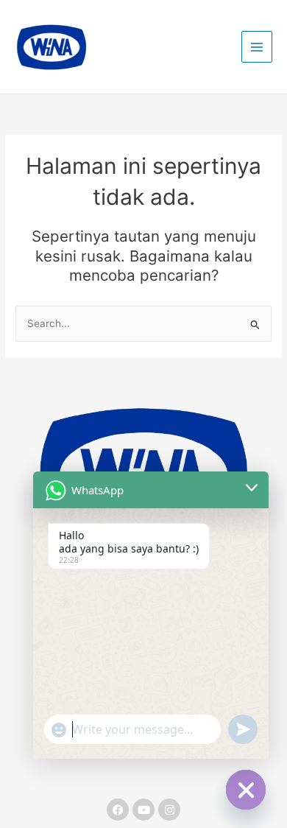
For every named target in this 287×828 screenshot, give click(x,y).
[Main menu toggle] (257, 47)
